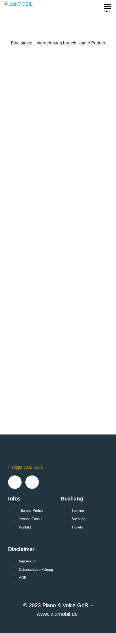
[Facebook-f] (15, 482)
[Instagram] (32, 482)
